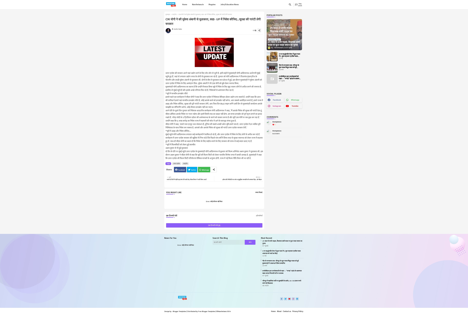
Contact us (287, 311)
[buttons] (281, 298)
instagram (277, 106)
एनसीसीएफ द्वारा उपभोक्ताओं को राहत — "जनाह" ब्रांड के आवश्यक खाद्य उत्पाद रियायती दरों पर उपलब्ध (290, 77)
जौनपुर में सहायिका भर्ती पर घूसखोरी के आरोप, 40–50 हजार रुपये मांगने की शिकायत (281, 282)
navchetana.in (198, 4)
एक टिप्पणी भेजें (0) (214, 225)
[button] (290, 4)
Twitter (193, 170)
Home (184, 4)
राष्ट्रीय (174, 14)
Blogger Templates (179, 311)
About (279, 311)
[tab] (185, 4)
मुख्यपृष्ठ (168, 14)
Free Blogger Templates (206, 311)
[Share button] (214, 169)
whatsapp (295, 100)
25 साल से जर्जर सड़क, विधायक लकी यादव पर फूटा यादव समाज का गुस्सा (282, 242)
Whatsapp (205, 170)
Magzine (212, 4)
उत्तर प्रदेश (176, 164)
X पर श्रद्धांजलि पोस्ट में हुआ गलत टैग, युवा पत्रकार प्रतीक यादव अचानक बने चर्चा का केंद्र (289, 55)
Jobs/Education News (229, 4)
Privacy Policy (297, 311)
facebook (277, 100)
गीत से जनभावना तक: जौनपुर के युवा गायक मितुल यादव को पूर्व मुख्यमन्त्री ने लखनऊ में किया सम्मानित (289, 66)
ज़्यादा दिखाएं (258, 192)
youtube (295, 106)
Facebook (181, 170)
